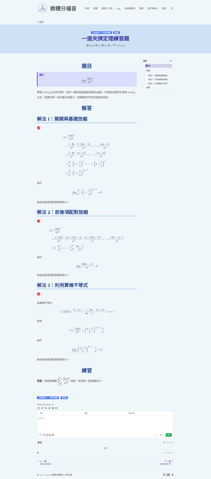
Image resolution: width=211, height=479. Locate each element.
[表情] (44, 435)
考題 (95, 8)
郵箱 (86, 413)
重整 (105, 448)
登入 (161, 435)
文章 (87, 8)
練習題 (116, 32)
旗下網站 (153, 8)
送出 (168, 435)
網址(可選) (132, 413)
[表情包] (47, 435)
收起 (170, 61)
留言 (164, 8)
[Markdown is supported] (40, 435)
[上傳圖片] (50, 435)
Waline (169, 453)
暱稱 (41, 413)
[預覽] (53, 435)
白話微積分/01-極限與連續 (101, 32)
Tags (118, 8)
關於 (141, 8)
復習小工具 (106, 8)
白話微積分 (130, 8)
